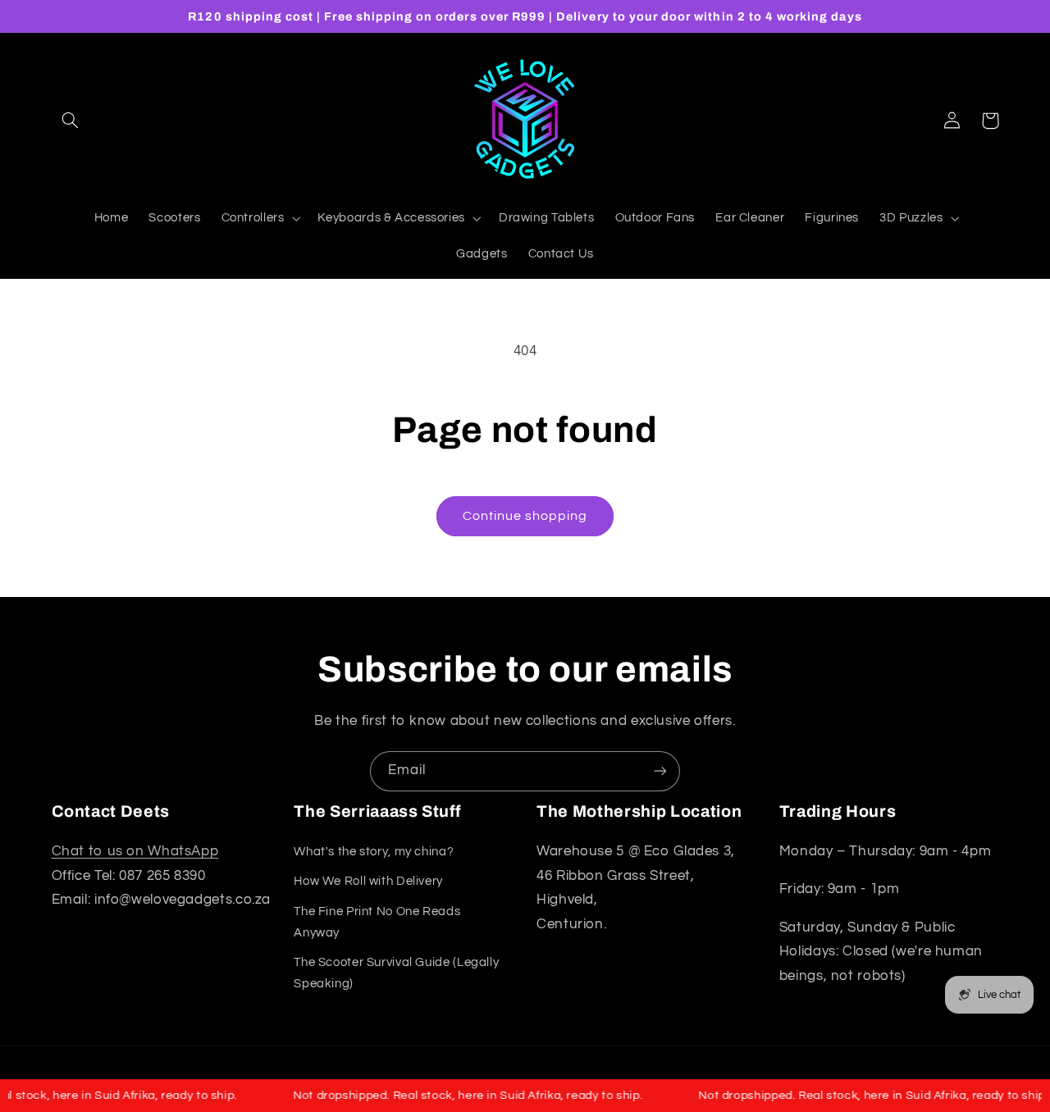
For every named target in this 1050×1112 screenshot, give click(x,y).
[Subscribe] (660, 771)
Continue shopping (525, 515)
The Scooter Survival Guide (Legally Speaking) (396, 973)
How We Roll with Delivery (368, 881)
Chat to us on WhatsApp (135, 851)
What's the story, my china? (374, 851)
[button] (70, 120)
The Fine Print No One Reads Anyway (377, 922)
